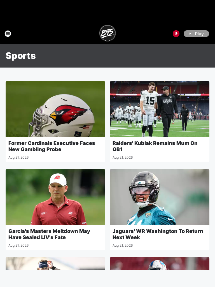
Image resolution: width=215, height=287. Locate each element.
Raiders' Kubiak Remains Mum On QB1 (155, 146)
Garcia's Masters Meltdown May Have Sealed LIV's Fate (49, 234)
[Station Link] (107, 34)
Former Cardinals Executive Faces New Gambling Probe (51, 146)
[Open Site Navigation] (7, 33)
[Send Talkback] (176, 33)
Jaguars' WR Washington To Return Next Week (158, 234)
